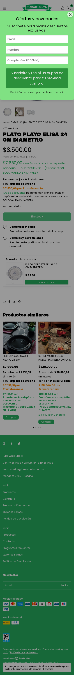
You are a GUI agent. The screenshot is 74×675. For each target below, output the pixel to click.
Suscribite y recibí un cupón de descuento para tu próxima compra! (37, 78)
